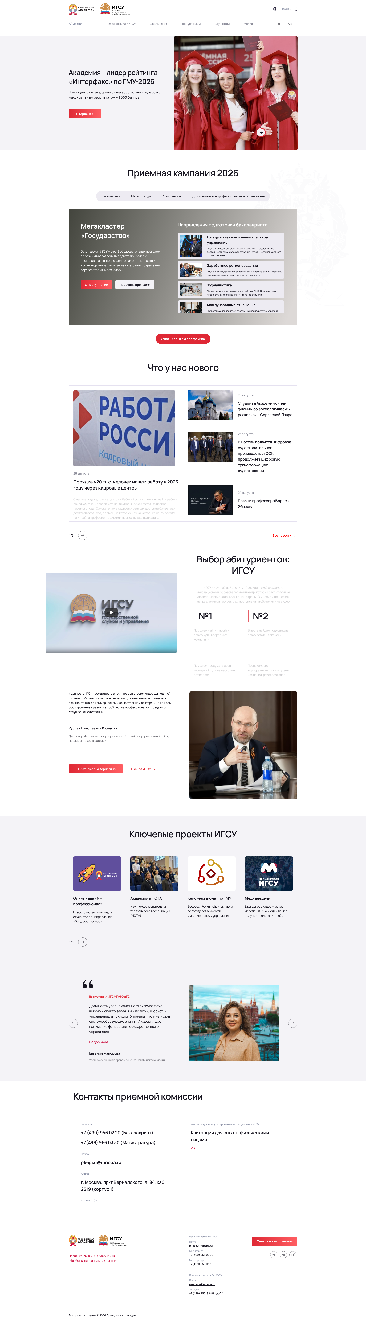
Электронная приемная (275, 1241)
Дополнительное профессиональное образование (228, 196)
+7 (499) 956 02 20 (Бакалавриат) (117, 1132)
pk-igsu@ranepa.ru (101, 1162)
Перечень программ (135, 285)
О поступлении (96, 285)
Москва (77, 24)
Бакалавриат (110, 196)
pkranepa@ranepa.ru (202, 1284)
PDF (193, 1148)
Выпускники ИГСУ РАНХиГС (109, 996)
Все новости (282, 535)
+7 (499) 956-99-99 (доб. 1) (207, 1293)
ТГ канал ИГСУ (140, 769)
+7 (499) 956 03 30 (201, 1264)
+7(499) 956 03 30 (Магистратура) (118, 1142)
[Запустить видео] (111, 613)
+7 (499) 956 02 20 (201, 1255)
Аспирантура (172, 196)
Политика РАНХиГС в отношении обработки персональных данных (92, 1258)
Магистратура (141, 196)
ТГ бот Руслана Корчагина (96, 769)
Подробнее (98, 1042)
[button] (82, 535)
